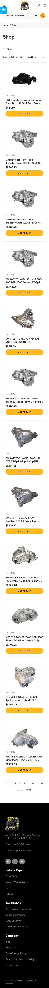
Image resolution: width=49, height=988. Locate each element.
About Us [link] (10, 947)
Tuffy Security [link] (13, 920)
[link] (3, 10)
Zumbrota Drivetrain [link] (16, 926)
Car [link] (7, 453)
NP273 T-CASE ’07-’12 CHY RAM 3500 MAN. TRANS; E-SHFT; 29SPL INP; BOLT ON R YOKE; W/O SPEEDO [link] (24, 758)
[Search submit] (42, 15)
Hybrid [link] (9, 893)
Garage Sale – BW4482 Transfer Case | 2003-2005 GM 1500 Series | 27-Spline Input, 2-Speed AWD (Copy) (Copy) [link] (24, 161)
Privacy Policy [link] (12, 965)
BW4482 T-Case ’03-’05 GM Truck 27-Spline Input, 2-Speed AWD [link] (23, 400)
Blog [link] (7, 941)
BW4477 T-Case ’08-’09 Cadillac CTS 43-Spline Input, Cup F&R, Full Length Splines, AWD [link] (22, 519)
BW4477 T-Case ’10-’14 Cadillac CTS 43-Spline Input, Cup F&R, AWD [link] (24, 460)
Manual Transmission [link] (16, 882)
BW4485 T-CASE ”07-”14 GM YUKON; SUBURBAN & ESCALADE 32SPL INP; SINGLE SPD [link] (23, 340)
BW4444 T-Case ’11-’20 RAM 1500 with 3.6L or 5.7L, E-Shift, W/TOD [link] (23, 579)
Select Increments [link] (15, 914)
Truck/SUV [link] (10, 95)
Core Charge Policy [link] (15, 953)
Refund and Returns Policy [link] (19, 959)
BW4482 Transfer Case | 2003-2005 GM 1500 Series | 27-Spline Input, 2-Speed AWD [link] (24, 281)
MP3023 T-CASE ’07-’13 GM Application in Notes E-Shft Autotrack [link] (21, 698)
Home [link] (5, 25)
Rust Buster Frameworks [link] (18, 909)
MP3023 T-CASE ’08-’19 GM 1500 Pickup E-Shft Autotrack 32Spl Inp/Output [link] (24, 639)
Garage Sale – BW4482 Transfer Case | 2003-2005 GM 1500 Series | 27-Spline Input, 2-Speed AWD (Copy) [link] (24, 221)
